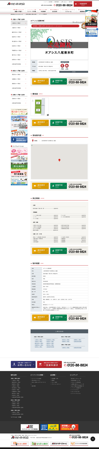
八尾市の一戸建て (38, 339)
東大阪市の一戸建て (51, 339)
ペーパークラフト (75, 389)
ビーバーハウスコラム (76, 393)
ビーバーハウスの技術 (36, 378)
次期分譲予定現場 (50, 346)
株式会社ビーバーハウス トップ (17, 14)
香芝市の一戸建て (66, 339)
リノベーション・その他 (16, 417)
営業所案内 (56, 1)
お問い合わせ (64, 1)
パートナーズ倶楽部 (75, 387)
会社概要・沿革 (55, 378)
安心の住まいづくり (36, 380)
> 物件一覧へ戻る (59, 331)
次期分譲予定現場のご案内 (17, 397)
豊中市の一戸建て (50, 345)
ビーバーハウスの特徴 (37, 375)
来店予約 (70, 1)
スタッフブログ (74, 391)
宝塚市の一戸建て (66, 347)
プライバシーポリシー (56, 384)
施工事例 (34, 386)
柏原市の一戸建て (50, 343)
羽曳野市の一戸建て (39, 345)
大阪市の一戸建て (38, 341)
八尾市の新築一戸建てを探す (31, 14)
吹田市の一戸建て (38, 346)
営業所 (53, 380)
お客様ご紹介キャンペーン (76, 384)
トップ (45, 1)
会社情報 (50, 1)
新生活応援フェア (75, 380)
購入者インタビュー (75, 378)
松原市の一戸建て (50, 341)
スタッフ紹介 (54, 382)
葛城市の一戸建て (66, 341)
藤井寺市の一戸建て (39, 343)
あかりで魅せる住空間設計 (76, 386)
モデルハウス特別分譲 (76, 382)
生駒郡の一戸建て (77, 339)
